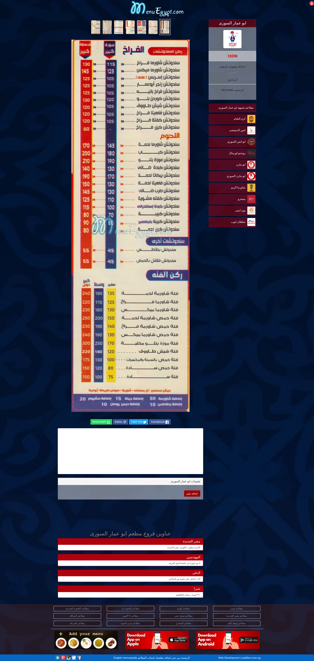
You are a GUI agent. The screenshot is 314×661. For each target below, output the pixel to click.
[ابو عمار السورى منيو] (165, 26)
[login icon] (311, 3)
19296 (232, 56)
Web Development (229, 657)
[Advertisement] (233, 265)
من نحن (176, 657)
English (118, 657)
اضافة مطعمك (163, 657)
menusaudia (130, 657)
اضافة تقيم (192, 493)
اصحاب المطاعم (146, 657)
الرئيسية (185, 657)
